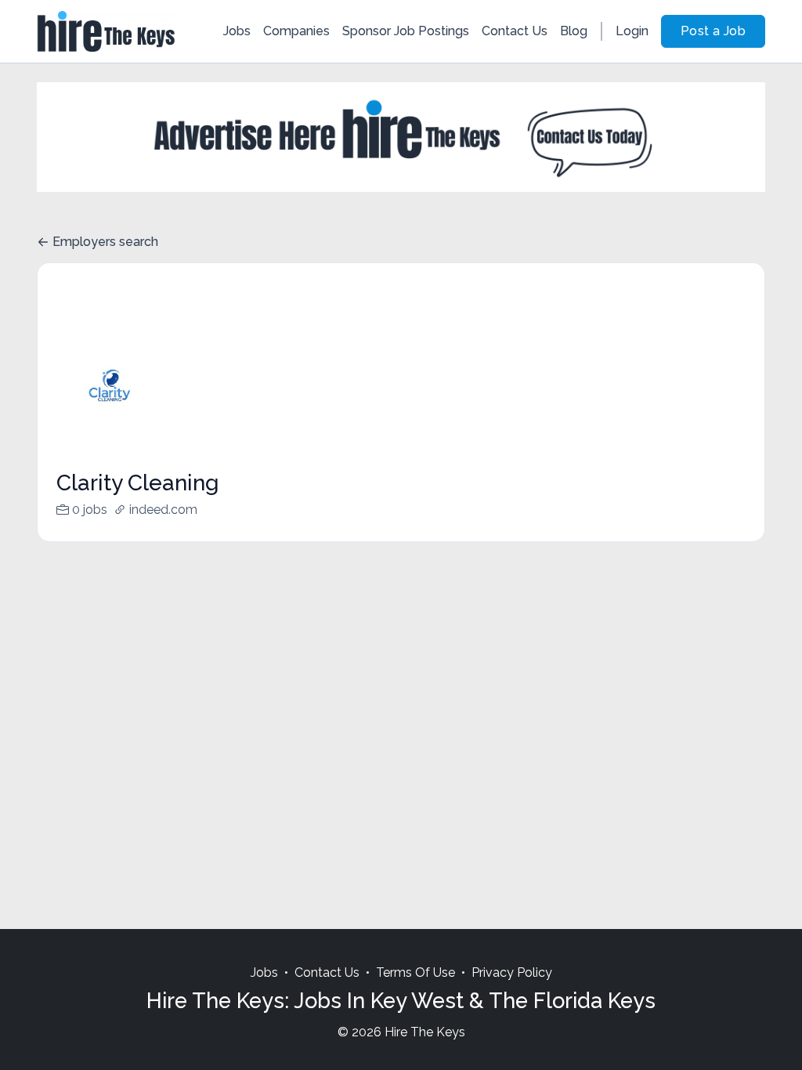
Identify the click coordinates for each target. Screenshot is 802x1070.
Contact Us (514, 30)
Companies (296, 30)
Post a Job (713, 30)
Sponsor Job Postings (405, 30)
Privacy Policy (511, 972)
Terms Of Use (415, 972)
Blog (573, 30)
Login (632, 30)
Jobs (237, 30)
